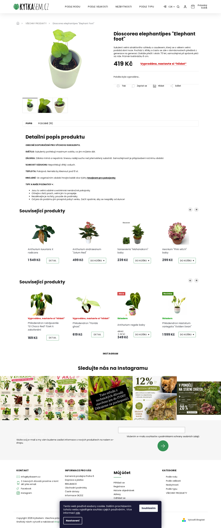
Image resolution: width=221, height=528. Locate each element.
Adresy (117, 494)
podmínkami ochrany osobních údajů (179, 436)
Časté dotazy (72, 491)
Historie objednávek (124, 490)
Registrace (119, 486)
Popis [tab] (29, 123)
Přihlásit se (164, 445)
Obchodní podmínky (76, 487)
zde (78, 513)
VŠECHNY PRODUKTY (176, 493)
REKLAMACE (71, 483)
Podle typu (171, 488)
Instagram (26, 493)
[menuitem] (72, 6)
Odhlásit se (119, 498)
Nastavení (73, 520)
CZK (170, 6)
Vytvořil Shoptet (196, 519)
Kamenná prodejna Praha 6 (79, 476)
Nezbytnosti (172, 484)
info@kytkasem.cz (30, 476)
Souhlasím (149, 508)
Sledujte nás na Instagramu (113, 368)
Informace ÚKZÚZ (74, 495)
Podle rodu (171, 476)
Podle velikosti (173, 480)
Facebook (26, 488)
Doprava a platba (74, 479)
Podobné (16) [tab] (45, 123)
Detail (53, 260)
